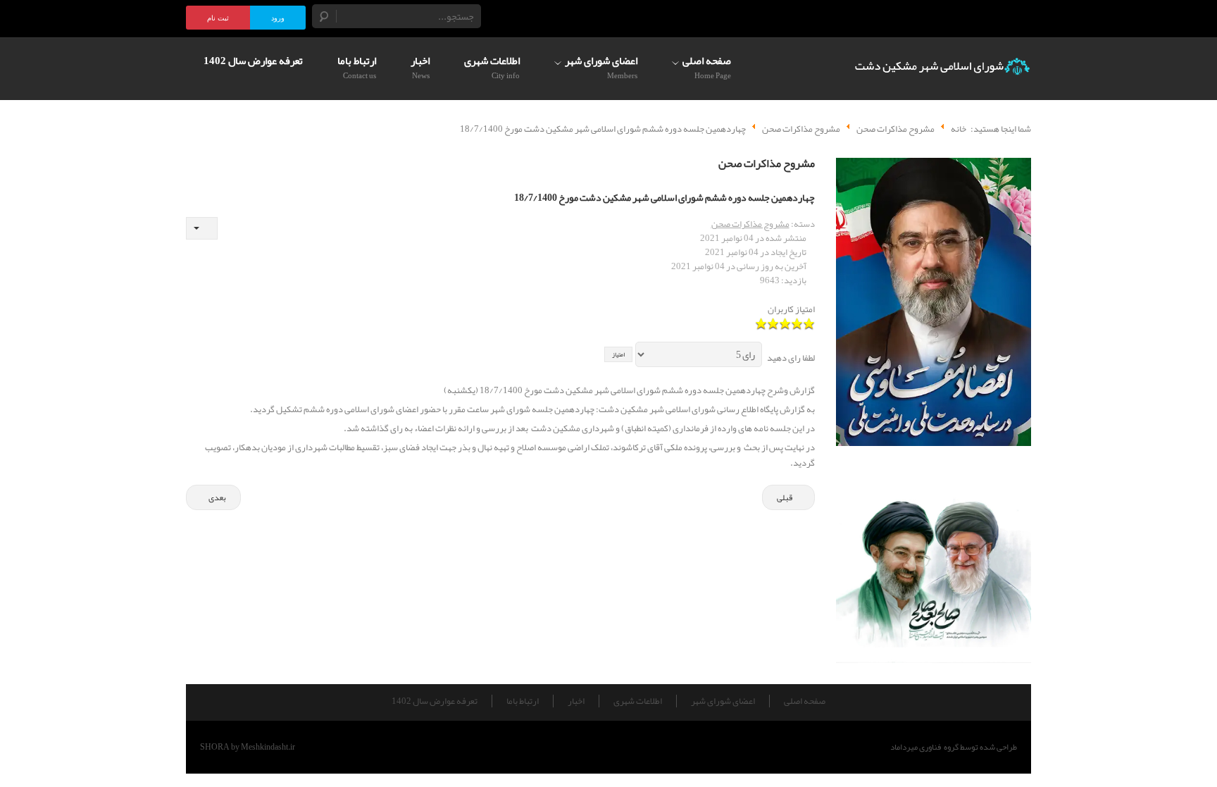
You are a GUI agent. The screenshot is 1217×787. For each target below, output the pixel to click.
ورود (278, 18)
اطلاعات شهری (637, 701)
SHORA (215, 746)
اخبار (576, 701)
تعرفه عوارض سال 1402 (435, 701)
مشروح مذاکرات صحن (750, 224)
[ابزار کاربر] (202, 228)
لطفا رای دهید (791, 358)
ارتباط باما (522, 701)
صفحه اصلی (804, 701)
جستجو (325, 16)
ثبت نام (218, 18)
